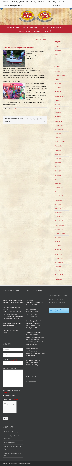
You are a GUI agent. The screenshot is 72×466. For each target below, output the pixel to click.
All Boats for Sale (31, 381)
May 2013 (58, 246)
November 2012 (59, 271)
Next (44, 39)
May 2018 (58, 88)
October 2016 (59, 137)
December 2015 (59, 158)
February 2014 (59, 216)
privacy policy (17, 390)
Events (13, 109)
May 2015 (58, 179)
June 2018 (58, 83)
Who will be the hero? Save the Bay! (12, 448)
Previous (38, 39)
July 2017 (58, 104)
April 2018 (58, 92)
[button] (50, 31)
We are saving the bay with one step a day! (13, 437)
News (16, 109)
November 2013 (59, 225)
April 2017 (58, 117)
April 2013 (58, 250)
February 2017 (59, 125)
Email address (10, 360)
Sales (56, 59)
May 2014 (58, 208)
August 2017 (58, 100)
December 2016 (59, 133)
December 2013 (59, 221)
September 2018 (60, 75)
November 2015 (59, 162)
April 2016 (58, 150)
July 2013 (58, 237)
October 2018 (59, 71)
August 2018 (58, 79)
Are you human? (10, 399)
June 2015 (58, 175)
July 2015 (58, 171)
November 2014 (59, 196)
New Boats (58, 50)
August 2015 (58, 167)
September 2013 (60, 233)
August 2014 (58, 200)
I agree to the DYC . (12, 391)
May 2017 (58, 112)
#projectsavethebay (9, 442)
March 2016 (58, 154)
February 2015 (59, 187)
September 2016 (60, 142)
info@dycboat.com (16, 6)
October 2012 (59, 275)
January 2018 (59, 96)
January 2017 (59, 129)
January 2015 (59, 192)
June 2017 (58, 108)
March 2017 (58, 121)
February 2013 (59, 258)
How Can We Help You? (10, 368)
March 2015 (58, 183)
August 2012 (58, 279)
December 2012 (59, 266)
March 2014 (58, 212)
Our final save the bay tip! (11, 432)
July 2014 (58, 204)
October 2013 (59, 229)
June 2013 (58, 241)
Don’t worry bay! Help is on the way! (12, 454)
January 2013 (59, 262)
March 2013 (58, 254)
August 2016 (58, 146)
